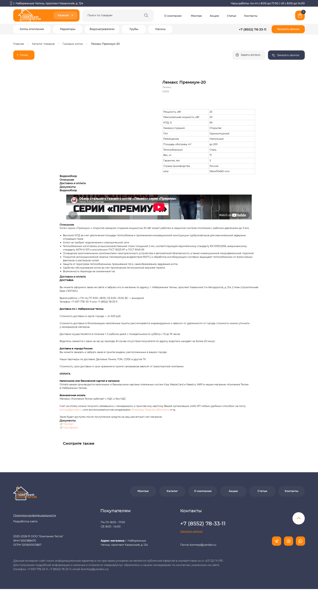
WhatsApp (137, 409)
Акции (214, 15)
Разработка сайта (25, 521)
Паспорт (68, 423)
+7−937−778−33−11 (81, 301)
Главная (18, 43)
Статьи (231, 15)
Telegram (150, 409)
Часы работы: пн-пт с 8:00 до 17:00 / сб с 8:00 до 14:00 (268, 3)
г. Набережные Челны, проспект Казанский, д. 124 (48, 3)
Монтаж (196, 15)
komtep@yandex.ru (71, 409)
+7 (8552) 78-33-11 (252, 29)
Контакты (250, 15)
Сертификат (70, 427)
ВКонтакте (163, 409)
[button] (288, 29)
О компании (173, 15)
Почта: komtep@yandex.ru (198, 544)
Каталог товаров (43, 43)
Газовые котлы (73, 43)
